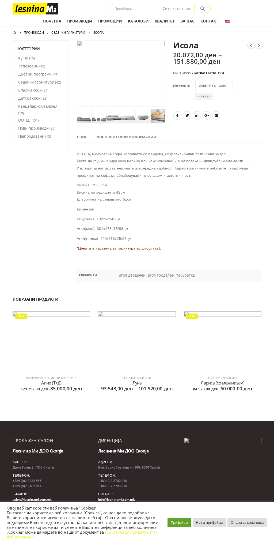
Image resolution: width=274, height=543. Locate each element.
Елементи (181, 86)
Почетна (52, 21)
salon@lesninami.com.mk (32, 499)
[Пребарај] (203, 8)
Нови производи (33, 128)
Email (216, 115)
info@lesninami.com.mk (116, 499)
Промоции (110, 21)
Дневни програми (35, 74)
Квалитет (164, 21)
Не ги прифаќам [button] (209, 522)
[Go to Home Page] (14, 33)
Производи (79, 21)
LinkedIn (197, 115)
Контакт (209, 21)
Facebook (177, 115)
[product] (137, 340)
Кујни (23, 58)
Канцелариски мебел (37, 106)
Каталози (138, 21)
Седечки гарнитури (208, 73)
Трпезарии (28, 66)
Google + (206, 115)
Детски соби (29, 98)
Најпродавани (31, 136)
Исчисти (204, 96)
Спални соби (30, 90)
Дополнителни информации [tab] (126, 136)
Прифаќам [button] (179, 522)
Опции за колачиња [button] (247, 522)
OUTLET (25, 120)
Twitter (187, 115)
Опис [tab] (82, 136)
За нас (187, 21)
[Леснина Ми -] (35, 8)
